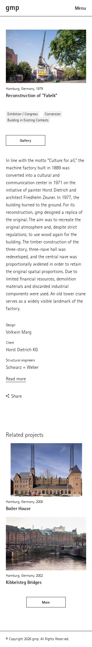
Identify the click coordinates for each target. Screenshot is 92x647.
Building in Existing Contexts (28, 120)
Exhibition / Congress (22, 114)
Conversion (53, 114)
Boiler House (18, 508)
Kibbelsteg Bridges (24, 582)
